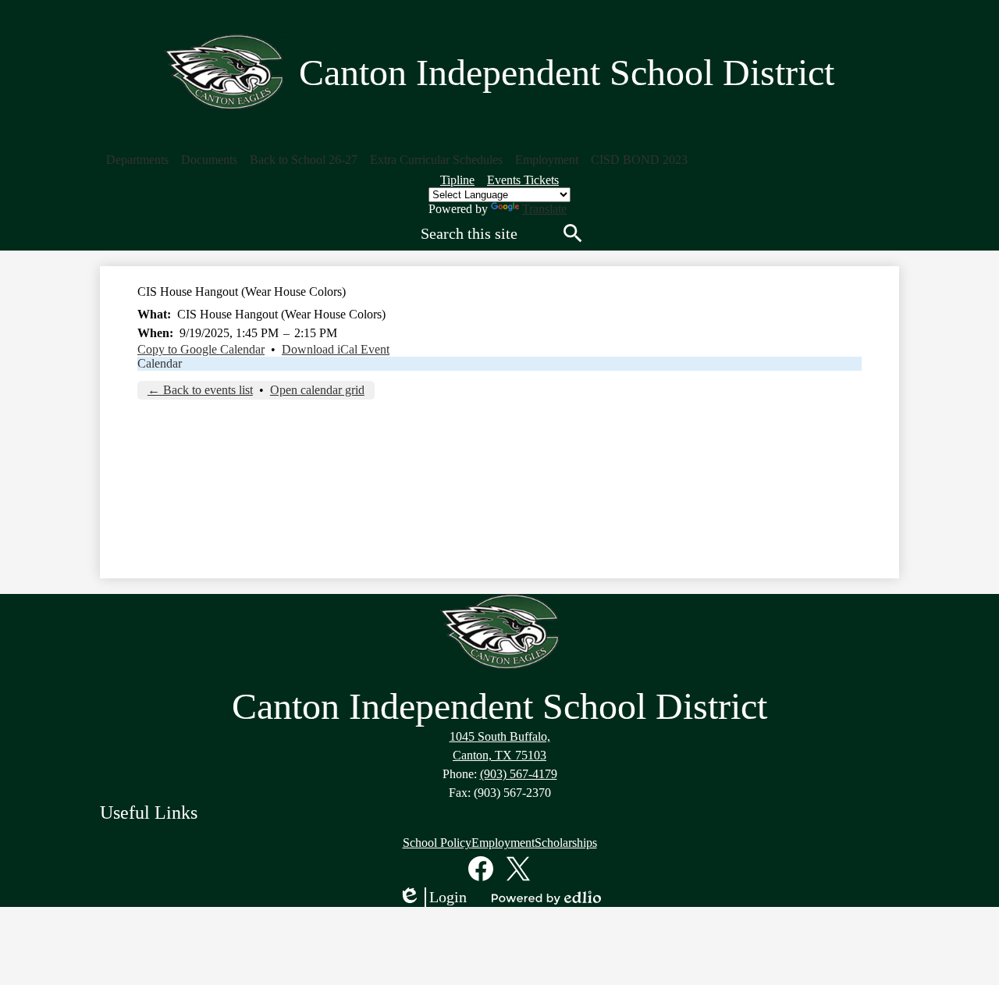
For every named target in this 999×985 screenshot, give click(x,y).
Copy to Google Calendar (201, 349)
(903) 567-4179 (518, 774)
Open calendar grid (317, 389)
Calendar (159, 363)
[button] (137, 160)
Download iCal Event (335, 349)
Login (432, 897)
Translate (544, 208)
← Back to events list (200, 389)
